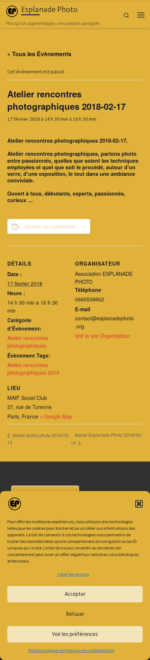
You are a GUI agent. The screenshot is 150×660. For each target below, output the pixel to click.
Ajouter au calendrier (50, 226)
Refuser (75, 613)
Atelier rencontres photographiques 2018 (33, 369)
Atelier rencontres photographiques (27, 342)
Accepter (75, 593)
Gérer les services (73, 574)
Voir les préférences (75, 633)
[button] (139, 503)
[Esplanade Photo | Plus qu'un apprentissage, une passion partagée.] (12, 10)
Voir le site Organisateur (102, 335)
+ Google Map (56, 416)
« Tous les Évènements (39, 54)
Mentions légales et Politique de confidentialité (71, 650)
